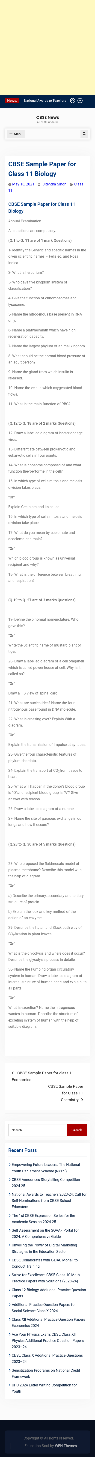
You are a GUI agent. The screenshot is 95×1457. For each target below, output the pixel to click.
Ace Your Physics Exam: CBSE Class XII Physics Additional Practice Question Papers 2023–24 (48, 1340)
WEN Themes (66, 1446)
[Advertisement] (47, 47)
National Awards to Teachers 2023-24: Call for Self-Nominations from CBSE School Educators (49, 1200)
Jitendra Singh (54, 184)
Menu (18, 134)
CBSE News (47, 117)
